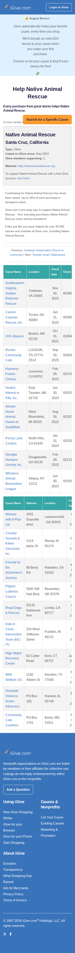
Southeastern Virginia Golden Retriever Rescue (14, 293)
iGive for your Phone (17, 836)
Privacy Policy (13, 894)
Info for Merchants (15, 888)
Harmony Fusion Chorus (11, 374)
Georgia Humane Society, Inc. (13, 459)
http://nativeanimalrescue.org (36, 166)
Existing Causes (52, 823)
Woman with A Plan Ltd (13, 519)
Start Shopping (13, 842)
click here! (23, 178)
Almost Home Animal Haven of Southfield (12, 417)
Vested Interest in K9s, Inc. (12, 393)
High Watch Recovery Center (13, 658)
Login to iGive (59, 7)
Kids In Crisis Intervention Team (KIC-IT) (13, 634)
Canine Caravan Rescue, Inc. (14, 317)
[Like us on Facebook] (11, 934)
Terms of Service (15, 900)
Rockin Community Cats (13, 355)
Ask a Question (18, 789)
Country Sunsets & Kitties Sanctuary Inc (12, 543)
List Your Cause (52, 817)
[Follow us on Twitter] (4, 934)
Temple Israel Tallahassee (48, 254)
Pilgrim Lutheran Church (11, 591)
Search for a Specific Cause (47, 119)
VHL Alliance (14, 336)
